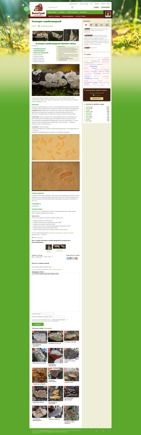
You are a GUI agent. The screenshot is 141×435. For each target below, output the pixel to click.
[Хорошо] (47, 256)
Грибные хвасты (73, 3)
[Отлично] (51, 256)
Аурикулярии (105, 59)
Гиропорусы (87, 76)
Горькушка (107, 78)
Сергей (88, 110)
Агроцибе (87, 57)
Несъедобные (83, 12)
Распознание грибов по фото (96, 90)
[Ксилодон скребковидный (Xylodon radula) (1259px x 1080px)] (71, 35)
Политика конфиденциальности (49, 431)
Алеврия (92, 57)
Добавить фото (97, 98)
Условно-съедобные (72, 12)
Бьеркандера (102, 66)
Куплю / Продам (84, 3)
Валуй (108, 66)
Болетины (100, 64)
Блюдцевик (86, 64)
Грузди (100, 80)
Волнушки (94, 68)
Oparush (88, 108)
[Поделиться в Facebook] (71, 258)
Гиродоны (107, 75)
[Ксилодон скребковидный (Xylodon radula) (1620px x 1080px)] (40, 36)
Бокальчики (93, 64)
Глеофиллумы (105, 76)
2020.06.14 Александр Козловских (59, 250)
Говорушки (88, 78)
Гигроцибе (97, 73)
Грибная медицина (67, 16)
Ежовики (95, 84)
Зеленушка (94, 85)
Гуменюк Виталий (68, 233)
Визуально (35, 272)
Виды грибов (52, 12)
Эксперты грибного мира (95, 104)
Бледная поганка (105, 62)
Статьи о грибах (80, 16)
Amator (88, 113)
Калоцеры (107, 85)
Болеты (86, 66)
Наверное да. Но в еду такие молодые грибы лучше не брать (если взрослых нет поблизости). (96, 30)
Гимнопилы (87, 75)
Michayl (88, 120)
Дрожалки (106, 82)
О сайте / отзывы (105, 3)
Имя (33, 314)
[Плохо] (38, 256)
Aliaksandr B (89, 117)
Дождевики (88, 82)
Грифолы (93, 80)
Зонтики (101, 86)
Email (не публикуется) (38, 316)
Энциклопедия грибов (44, 430)
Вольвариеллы (88, 70)
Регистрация (105, 7)
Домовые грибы (97, 82)
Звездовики (87, 86)
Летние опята (93, 47)
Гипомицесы (98, 75)
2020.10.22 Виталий (49, 251)
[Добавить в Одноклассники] (73, 258)
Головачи (96, 78)
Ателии (99, 59)
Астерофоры (94, 59)
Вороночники (98, 70)
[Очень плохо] (34, 256)
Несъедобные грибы (47, 26)
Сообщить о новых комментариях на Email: (41, 319)
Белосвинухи (105, 61)
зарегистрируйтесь (57, 269)
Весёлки (86, 68)
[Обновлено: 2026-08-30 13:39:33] (108, 21)
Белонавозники (95, 61)
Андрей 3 (88, 106)
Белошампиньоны (88, 62)
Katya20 (88, 114)
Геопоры (107, 71)
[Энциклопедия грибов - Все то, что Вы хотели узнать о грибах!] (38, 10)
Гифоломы (96, 76)
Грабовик (86, 80)
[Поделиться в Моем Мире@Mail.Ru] (76, 258)
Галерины (87, 71)
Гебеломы (101, 71)
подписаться (42, 321)
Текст (41, 272)
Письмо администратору (62, 431)
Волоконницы (105, 68)
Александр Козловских (55, 233)
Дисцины (107, 80)
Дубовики (86, 84)
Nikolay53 (40, 237)
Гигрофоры (88, 73)
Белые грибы (97, 63)
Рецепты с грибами (54, 16)
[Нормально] (42, 256)
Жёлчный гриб (105, 84)
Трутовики (48, 328)
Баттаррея (86, 61)
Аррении (106, 57)
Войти (97, 7)
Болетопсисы (106, 64)
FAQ (91, 3)
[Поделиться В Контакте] (68, 258)
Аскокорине (87, 59)
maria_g (88, 116)
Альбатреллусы (99, 57)
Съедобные (62, 12)
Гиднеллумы (105, 73)
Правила (97, 3)
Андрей (88, 119)
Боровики (94, 66)
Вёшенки (106, 70)
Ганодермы (94, 71)
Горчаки (102, 78)
